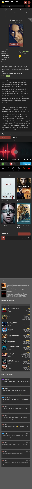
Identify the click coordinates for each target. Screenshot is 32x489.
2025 (7, 49)
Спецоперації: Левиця (10, 385)
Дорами (15, 12)
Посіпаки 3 (7, 430)
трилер (7, 73)
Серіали (13, 9)
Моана (5, 403)
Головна (3, 9)
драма (3, 73)
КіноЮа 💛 (3, 16)
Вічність (6, 448)
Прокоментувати (24, 234)
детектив (19, 73)
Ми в (27, 164)
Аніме (5, 12)
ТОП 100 (26, 12)
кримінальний (12, 73)
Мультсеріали (28, 9)
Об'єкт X (6, 421)
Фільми (8, 9)
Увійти (25, 2)
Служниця (6, 412)
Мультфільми (20, 9)
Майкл (5, 466)
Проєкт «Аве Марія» (9, 457)
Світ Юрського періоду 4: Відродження (14, 394)
